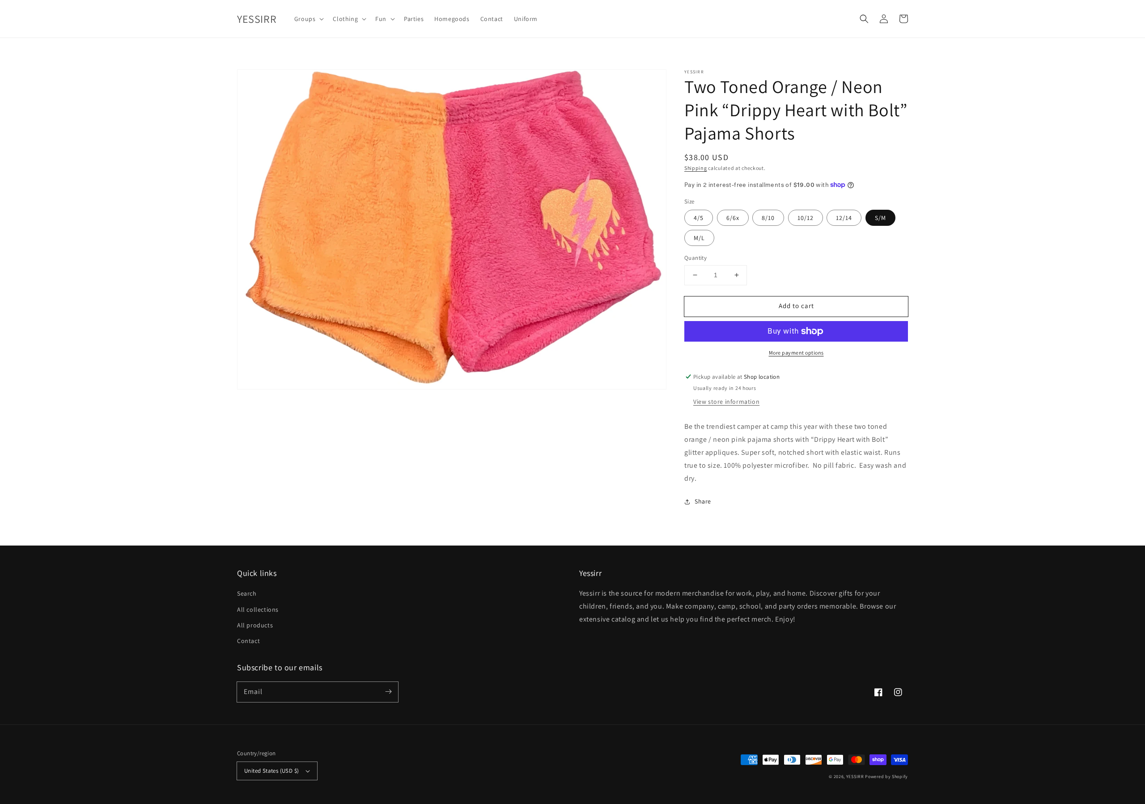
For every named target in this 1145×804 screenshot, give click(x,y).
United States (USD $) (271, 770)
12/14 (844, 218)
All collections (258, 609)
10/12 (805, 218)
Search (247, 593)
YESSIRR (855, 776)
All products (255, 625)
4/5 (699, 218)
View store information (726, 402)
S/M (880, 218)
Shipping (695, 168)
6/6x (732, 218)
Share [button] (703, 501)
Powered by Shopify (886, 776)
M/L (699, 238)
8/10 (768, 218)
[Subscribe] (388, 692)
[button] (864, 19)
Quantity (695, 258)
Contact (248, 641)
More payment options (796, 352)
